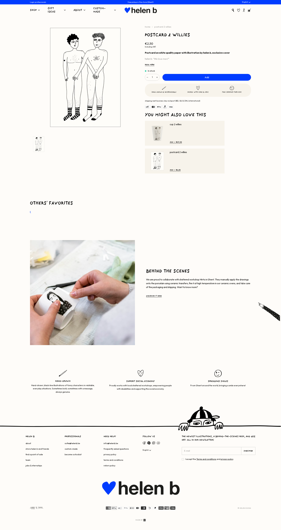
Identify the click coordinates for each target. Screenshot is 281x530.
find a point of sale (34, 454)
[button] (35, 10)
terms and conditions (113, 460)
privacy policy (110, 454)
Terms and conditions (206, 459)
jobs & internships (34, 465)
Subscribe (248, 451)
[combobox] (246, 2)
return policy (109, 465)
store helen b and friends (37, 449)
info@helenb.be (111, 443)
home (147, 26)
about (28, 443)
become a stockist (73, 454)
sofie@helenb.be (72, 443)
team (28, 460)
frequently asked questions (116, 449)
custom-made (71, 449)
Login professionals (38, 2)
